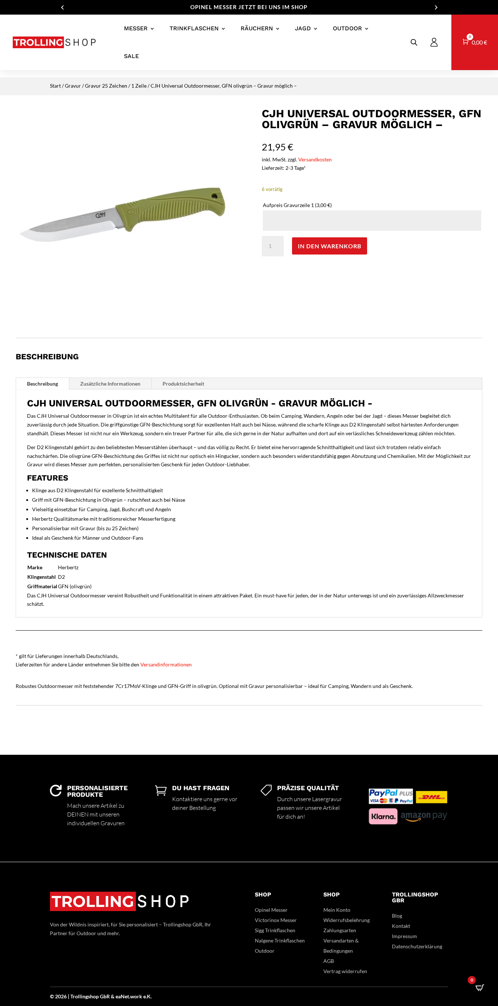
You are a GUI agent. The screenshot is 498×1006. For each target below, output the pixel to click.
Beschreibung (42, 383)
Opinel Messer (271, 910)
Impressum (404, 936)
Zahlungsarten (339, 930)
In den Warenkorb (329, 245)
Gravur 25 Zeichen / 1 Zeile (116, 86)
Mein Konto (336, 910)
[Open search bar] (414, 42)
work (136, 996)
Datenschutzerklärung (417, 946)
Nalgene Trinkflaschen (280, 940)
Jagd (303, 28)
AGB (328, 961)
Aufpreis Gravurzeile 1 (297, 205)
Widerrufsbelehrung (346, 920)
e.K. (147, 996)
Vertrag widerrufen (345, 971)
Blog (397, 916)
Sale (131, 56)
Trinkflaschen (194, 28)
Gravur (73, 86)
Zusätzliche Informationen (110, 383)
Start (55, 86)
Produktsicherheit (183, 383)
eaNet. (123, 996)
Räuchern (257, 28)
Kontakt (401, 926)
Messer (136, 28)
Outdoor (347, 28)
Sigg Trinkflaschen (275, 930)
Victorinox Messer (276, 920)
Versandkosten (315, 159)
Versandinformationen (166, 664)
